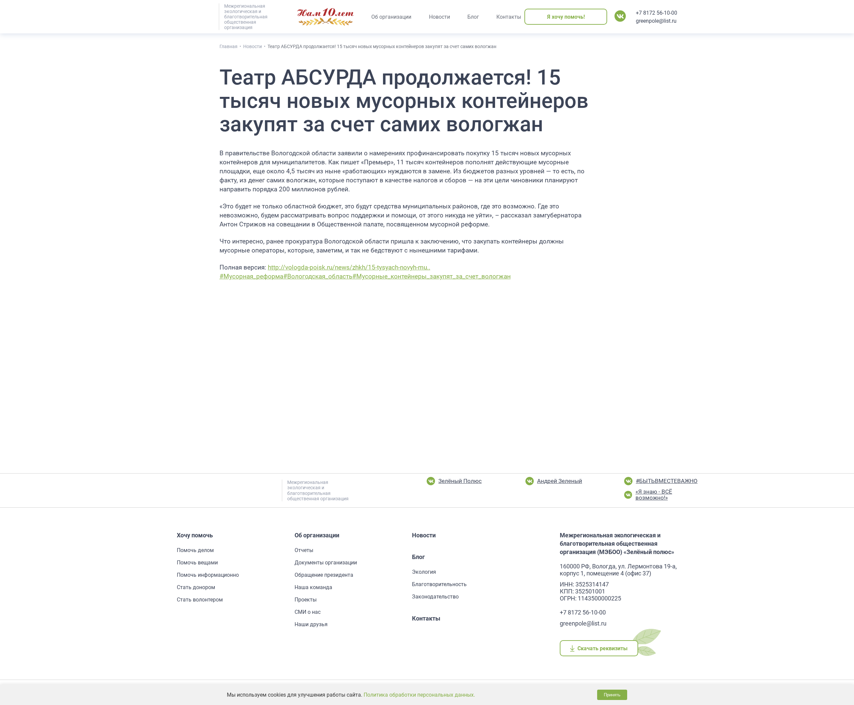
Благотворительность (439, 584)
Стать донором (196, 587)
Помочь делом (195, 550)
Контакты (426, 618)
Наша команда (313, 587)
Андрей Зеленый (559, 481)
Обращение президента (324, 575)
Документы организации (326, 562)
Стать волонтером (200, 599)
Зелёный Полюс (460, 481)
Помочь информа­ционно (208, 575)
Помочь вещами (197, 562)
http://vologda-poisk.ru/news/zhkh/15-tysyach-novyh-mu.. (349, 267)
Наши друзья (311, 624)
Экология (424, 572)
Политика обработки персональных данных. (419, 695)
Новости (424, 535)
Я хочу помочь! (566, 17)
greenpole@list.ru (656, 21)
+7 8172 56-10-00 (656, 13)
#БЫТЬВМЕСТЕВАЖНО (667, 481)
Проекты (306, 599)
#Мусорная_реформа (251, 276)
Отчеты (304, 550)
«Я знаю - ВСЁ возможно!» (653, 495)
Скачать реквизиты (602, 648)
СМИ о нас (308, 612)
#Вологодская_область (317, 276)
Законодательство (435, 596)
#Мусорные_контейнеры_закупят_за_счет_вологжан (431, 276)
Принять (612, 694)
